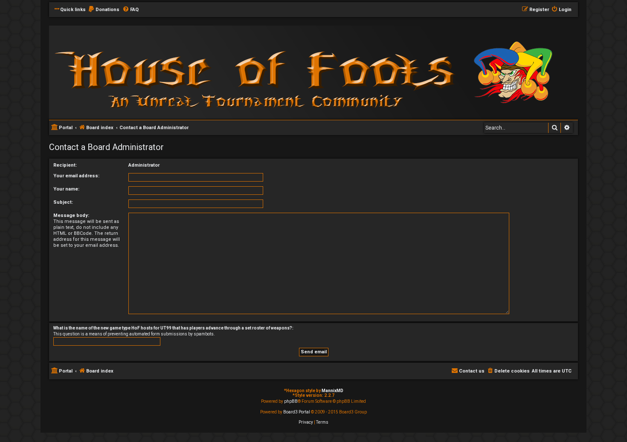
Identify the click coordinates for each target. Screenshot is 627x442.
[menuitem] (103, 10)
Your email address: (76, 176)
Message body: (71, 215)
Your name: (66, 189)
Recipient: (65, 165)
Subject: (63, 202)
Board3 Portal (296, 412)
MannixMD (332, 390)
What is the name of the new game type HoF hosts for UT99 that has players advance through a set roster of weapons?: (173, 328)
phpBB (291, 401)
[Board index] (164, 72)
